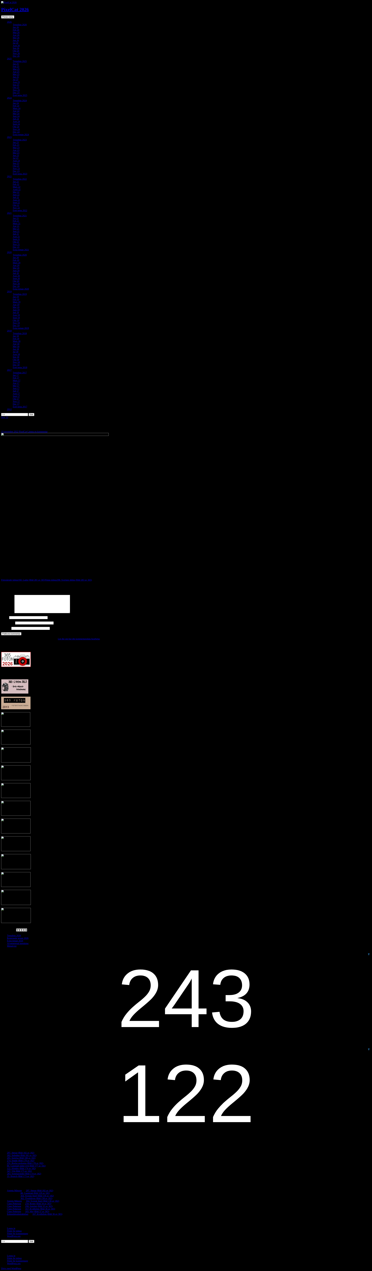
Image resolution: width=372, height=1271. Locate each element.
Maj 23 (16, 153)
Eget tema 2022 (20, 210)
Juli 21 (16, 234)
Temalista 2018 (20, 333)
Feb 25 (16, 66)
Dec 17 (16, 404)
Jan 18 (16, 336)
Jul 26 (15, 43)
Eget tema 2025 (20, 95)
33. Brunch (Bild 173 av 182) (20, 1176)
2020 (9, 252)
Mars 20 (16, 263)
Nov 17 (16, 401)
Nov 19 (16, 323)
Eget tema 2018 (20, 367)
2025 (9, 58)
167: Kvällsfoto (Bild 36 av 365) (40, 1209)
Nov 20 (16, 283)
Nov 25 (16, 90)
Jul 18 (15, 351)
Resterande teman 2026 (17, 938)
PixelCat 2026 (15, 9)
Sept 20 (16, 278)
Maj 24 (16, 113)
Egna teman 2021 (21, 249)
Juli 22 (16, 197)
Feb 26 (16, 30)
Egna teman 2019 (21, 328)
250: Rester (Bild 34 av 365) (38, 1203)
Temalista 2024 (20, 100)
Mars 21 (16, 223)
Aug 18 (16, 354)
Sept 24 (16, 124)
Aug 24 (16, 121)
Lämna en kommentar (37, 431)
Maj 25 (16, 74)
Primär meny (7, 17)
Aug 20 (16, 276)
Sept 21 (16, 239)
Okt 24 (16, 126)
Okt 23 (16, 166)
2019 (9, 291)
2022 (9, 176)
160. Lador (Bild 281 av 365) (23, 580)
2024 (9, 98)
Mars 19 (16, 302)
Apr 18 (16, 344)
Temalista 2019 (20, 294)
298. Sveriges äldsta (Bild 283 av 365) (68, 580)
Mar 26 (16, 32)
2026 (9, 22)
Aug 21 (16, 236)
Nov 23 (16, 168)
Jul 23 (15, 158)
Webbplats (6, 628)
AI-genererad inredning (17, 943)
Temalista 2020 (20, 255)
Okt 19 (16, 320)
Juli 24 (16, 119)
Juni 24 (16, 116)
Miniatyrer (12, 946)
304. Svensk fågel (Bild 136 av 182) (37, 1196)
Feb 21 (16, 221)
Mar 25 (16, 69)
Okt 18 (16, 359)
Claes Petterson (14, 1203)
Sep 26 (16, 48)
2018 (9, 331)
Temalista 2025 (20, 61)
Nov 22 (16, 208)
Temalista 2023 (20, 140)
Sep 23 (16, 163)
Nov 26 (16, 53)
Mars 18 (16, 341)
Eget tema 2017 (20, 406)
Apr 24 (16, 111)
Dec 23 (16, 171)
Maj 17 (16, 386)
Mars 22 (16, 187)
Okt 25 (16, 87)
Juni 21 (16, 231)
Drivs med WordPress (11, 1268)
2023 (9, 137)
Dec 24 (16, 132)
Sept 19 (16, 317)
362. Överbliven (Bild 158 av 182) (36, 1198)
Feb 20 (16, 260)
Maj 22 (16, 192)
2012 (9, 409)
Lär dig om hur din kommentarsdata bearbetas (79, 639)
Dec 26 (16, 56)
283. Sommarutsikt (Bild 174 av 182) (24, 1173)
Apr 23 (16, 150)
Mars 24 (16, 108)
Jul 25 (15, 79)
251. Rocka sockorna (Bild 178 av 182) (25, 1163)
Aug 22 (16, 200)
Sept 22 (16, 202)
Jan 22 (16, 181)
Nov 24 (16, 129)
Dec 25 (16, 92)
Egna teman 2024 (21, 134)
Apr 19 (16, 304)
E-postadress (8, 623)
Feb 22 (16, 184)
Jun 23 (16, 155)
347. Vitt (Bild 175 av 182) (19, 1171)
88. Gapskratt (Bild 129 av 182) (35, 1193)
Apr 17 (16, 383)
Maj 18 (16, 346)
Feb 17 (16, 378)
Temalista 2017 (20, 372)
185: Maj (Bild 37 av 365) (37, 1211)
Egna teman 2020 (21, 289)
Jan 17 (16, 375)
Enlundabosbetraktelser (17, 1214)
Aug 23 (16, 160)
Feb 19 (16, 299)
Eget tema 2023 (20, 174)
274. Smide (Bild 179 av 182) (20, 1160)
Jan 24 (16, 103)
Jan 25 (16, 64)
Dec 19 (16, 325)
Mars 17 (16, 380)
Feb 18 (16, 338)
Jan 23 (16, 142)
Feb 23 (16, 145)
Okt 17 (16, 399)
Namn (5, 617)
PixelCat (23, 431)
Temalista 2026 (20, 24)
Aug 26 (16, 45)
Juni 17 (16, 388)
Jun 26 (16, 40)
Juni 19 (16, 310)
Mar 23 (16, 147)
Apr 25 (16, 72)
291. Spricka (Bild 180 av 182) (21, 1158)
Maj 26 (16, 37)
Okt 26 (16, 51)
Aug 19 (16, 315)
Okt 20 (16, 281)
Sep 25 (16, 85)
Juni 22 (16, 194)
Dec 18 (16, 365)
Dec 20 (16, 286)
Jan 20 (16, 257)
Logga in (11, 1228)
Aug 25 (16, 82)
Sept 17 (16, 396)
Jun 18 (16, 349)
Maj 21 (16, 229)
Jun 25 (16, 77)
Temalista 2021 (20, 215)
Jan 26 (16, 27)
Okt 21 (16, 242)
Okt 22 (16, 205)
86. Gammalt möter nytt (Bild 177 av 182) (26, 1166)
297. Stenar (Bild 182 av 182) (20, 1153)
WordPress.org (13, 1236)
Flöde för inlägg (14, 1231)
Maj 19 (16, 307)
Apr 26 (16, 35)
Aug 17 (16, 393)
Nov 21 (16, 244)
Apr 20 (16, 265)
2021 (9, 213)
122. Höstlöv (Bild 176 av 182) (21, 1168)
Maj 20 (16, 268)
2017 (9, 370)
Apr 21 (16, 226)
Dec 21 (16, 247)
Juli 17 (16, 391)
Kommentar (7, 612)
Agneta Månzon (14, 1190)
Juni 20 (16, 270)
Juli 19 (16, 312)
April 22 (16, 189)
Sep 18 (16, 357)
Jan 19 (16, 297)
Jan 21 (16, 218)
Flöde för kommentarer (17, 1233)
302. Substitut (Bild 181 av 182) (21, 1155)
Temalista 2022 (20, 179)
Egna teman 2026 (15, 941)
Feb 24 (16, 106)
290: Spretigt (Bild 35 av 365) (39, 1206)
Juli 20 (16, 273)
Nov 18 (16, 362)
